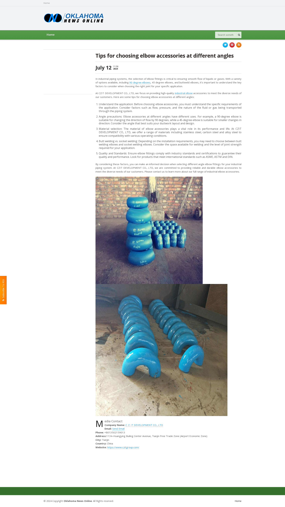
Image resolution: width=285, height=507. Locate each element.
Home (47, 3)
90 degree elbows (139, 82)
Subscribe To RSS (3, 289)
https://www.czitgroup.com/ (123, 447)
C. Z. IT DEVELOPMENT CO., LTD (144, 425)
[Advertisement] (181, 17)
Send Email (118, 428)
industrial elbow (184, 93)
